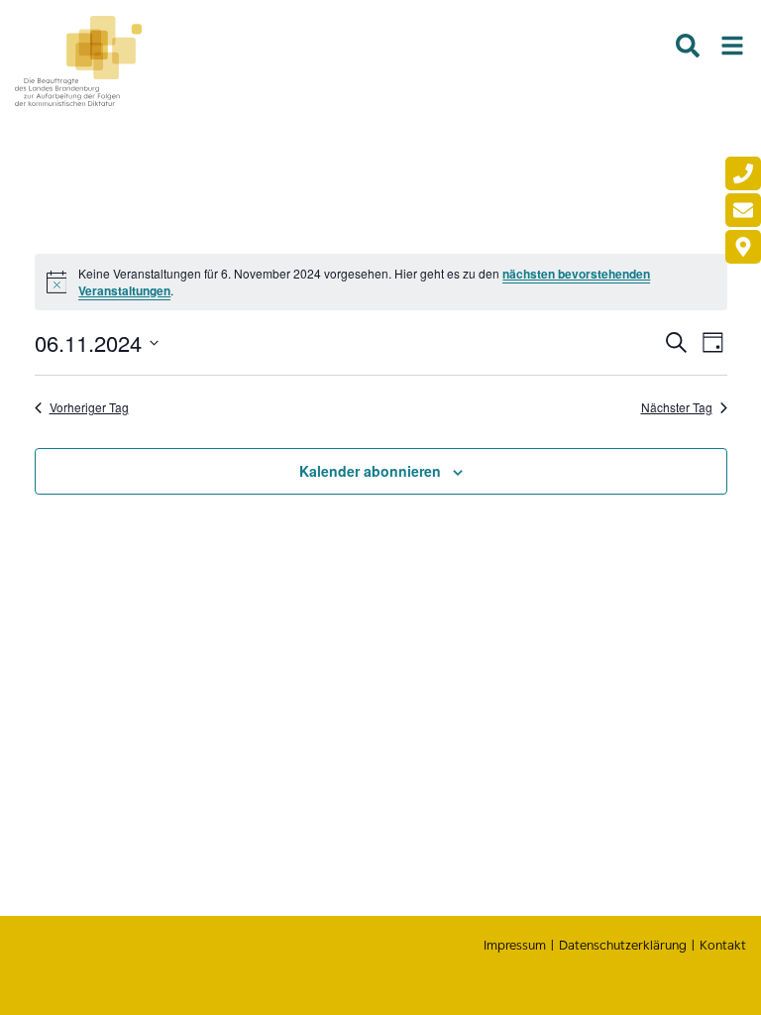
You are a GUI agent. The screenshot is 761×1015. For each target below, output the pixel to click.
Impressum (515, 945)
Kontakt (723, 945)
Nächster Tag (676, 407)
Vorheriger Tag (89, 407)
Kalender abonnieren (370, 471)
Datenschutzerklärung (623, 945)
